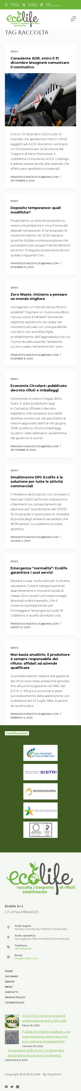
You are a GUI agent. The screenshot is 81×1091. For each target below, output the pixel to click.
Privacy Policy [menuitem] (15, 997)
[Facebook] (6, 1086)
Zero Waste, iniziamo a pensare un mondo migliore (39, 296)
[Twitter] (12, 1086)
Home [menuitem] (9, 971)
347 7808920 (15, 6)
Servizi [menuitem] (10, 981)
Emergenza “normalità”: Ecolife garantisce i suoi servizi (39, 570)
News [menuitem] (8, 986)
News (14, 51)
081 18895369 (33, 6)
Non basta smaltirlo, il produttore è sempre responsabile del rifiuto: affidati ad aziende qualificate (40, 661)
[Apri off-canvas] (73, 19)
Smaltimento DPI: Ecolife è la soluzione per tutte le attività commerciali (37, 481)
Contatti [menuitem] (11, 992)
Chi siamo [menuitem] (11, 976)
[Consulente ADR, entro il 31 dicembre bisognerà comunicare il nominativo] (40, 99)
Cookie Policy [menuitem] (14, 1002)
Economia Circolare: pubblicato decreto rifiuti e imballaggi (39, 388)
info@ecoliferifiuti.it (54, 6)
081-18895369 (23, 948)
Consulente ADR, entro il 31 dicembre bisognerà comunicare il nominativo (40, 62)
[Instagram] (17, 1086)
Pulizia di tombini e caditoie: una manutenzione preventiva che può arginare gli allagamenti (46, 1036)
